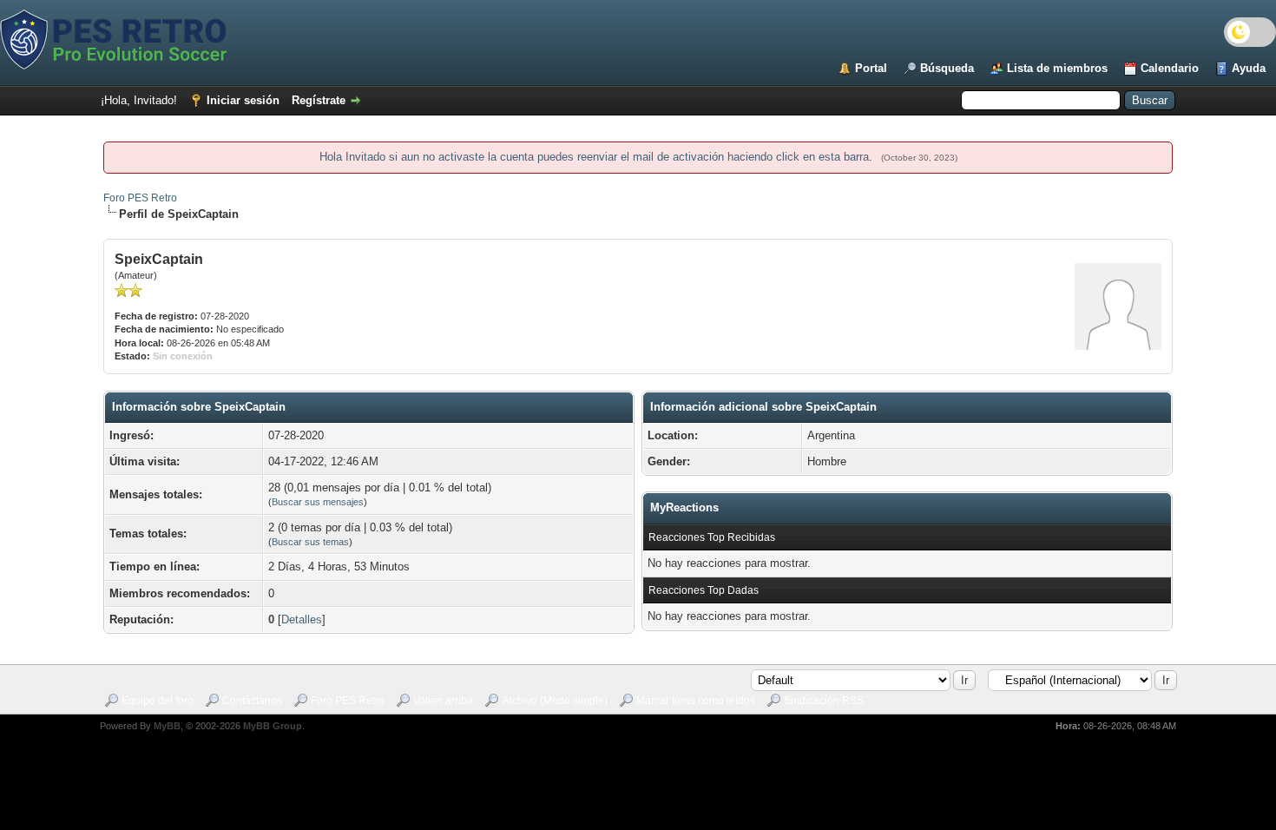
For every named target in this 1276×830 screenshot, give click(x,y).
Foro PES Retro (140, 198)
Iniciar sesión (243, 100)
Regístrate (318, 100)
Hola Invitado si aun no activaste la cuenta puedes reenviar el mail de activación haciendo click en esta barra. (597, 156)
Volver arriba (443, 701)
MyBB (167, 726)
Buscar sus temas (310, 542)
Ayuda (1249, 68)
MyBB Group (272, 726)
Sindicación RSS (824, 701)
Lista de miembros (1057, 68)
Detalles (301, 619)
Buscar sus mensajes (318, 502)
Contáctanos (252, 701)
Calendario (1170, 68)
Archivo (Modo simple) (555, 701)
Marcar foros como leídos (695, 701)
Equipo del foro (158, 701)
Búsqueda (947, 68)
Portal (871, 68)
